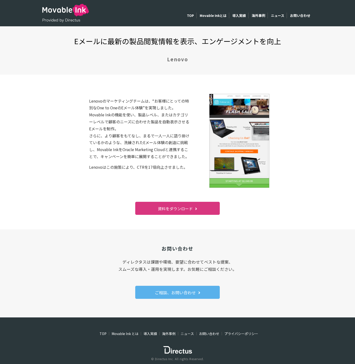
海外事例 (258, 15)
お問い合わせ (300, 15)
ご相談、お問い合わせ (175, 292)
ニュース (277, 15)
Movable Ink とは (125, 333)
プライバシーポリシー (241, 333)
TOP (190, 15)
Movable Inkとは (213, 15)
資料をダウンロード (175, 208)
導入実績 (239, 15)
